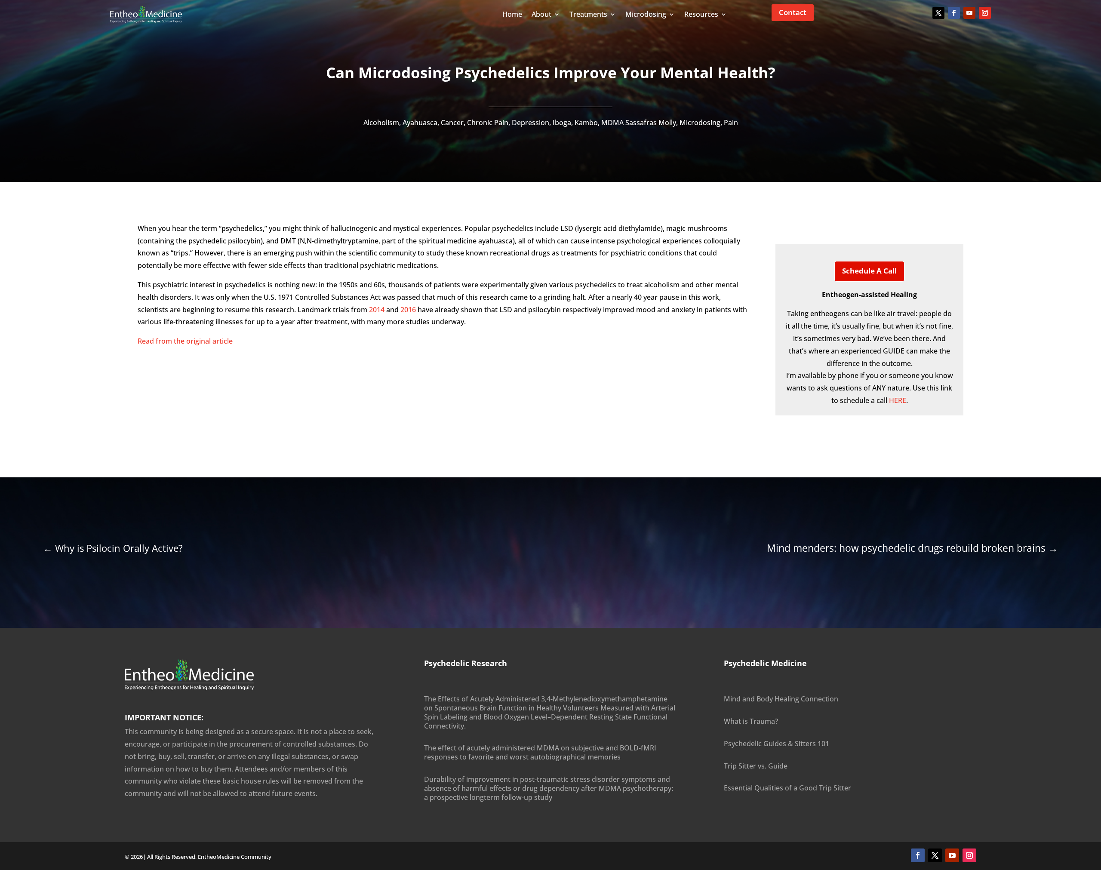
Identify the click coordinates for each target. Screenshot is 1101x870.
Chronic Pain (487, 122)
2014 (376, 309)
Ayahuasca (420, 122)
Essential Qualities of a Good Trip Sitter (787, 788)
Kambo (586, 122)
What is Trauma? (751, 721)
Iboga (562, 122)
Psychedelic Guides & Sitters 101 (776, 743)
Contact (792, 12)
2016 (408, 309)
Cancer (452, 122)
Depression (530, 122)
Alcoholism (381, 122)
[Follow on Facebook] (954, 13)
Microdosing (700, 122)
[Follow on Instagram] (985, 13)
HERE (897, 400)
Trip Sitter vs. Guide (755, 766)
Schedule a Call (869, 271)
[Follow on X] (938, 13)
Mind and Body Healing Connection (781, 699)
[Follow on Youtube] (969, 13)
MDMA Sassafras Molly (638, 122)
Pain (731, 122)
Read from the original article (185, 341)
